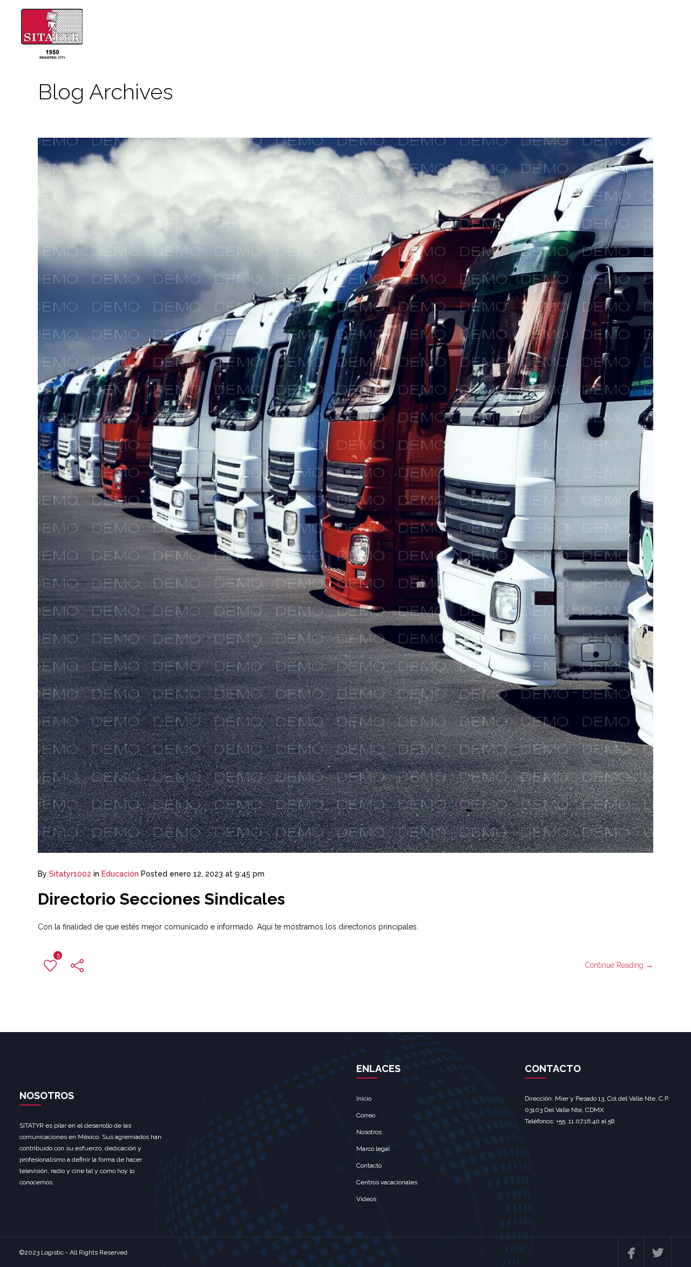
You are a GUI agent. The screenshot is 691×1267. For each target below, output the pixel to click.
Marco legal (373, 1149)
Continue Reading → (619, 965)
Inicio (363, 1098)
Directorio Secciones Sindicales (161, 898)
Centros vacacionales (386, 1182)
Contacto (369, 1165)
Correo (365, 1115)
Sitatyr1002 (70, 874)
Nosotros (369, 1132)
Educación (120, 874)
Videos (366, 1199)
